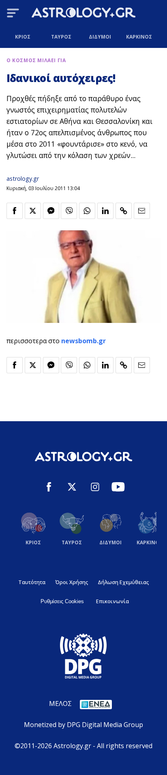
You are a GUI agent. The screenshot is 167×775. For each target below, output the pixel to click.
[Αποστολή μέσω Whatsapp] (87, 211)
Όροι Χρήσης (71, 582)
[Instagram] (95, 488)
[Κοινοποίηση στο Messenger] (51, 211)
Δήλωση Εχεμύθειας (123, 582)
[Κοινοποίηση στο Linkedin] (105, 211)
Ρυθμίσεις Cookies (62, 601)
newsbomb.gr (83, 340)
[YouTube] (118, 488)
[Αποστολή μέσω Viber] (69, 211)
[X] (72, 488)
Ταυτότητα (31, 582)
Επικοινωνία (112, 601)
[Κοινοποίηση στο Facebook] (14, 211)
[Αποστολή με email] (142, 211)
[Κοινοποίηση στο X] (33, 211)
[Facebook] (49, 488)
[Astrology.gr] (83, 13)
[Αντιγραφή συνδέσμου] (124, 211)
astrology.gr (22, 178)
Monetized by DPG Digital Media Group (83, 724)
